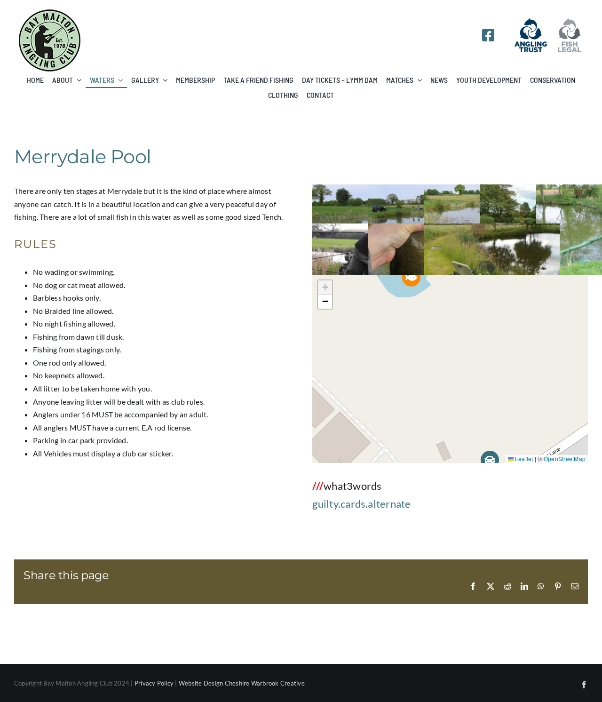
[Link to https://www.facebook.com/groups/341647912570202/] (488, 35)
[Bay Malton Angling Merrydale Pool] (492, 229)
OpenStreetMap (565, 459)
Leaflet (523, 459)
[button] (411, 277)
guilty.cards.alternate (361, 503)
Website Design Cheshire (214, 683)
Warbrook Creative (278, 683)
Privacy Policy (154, 683)
